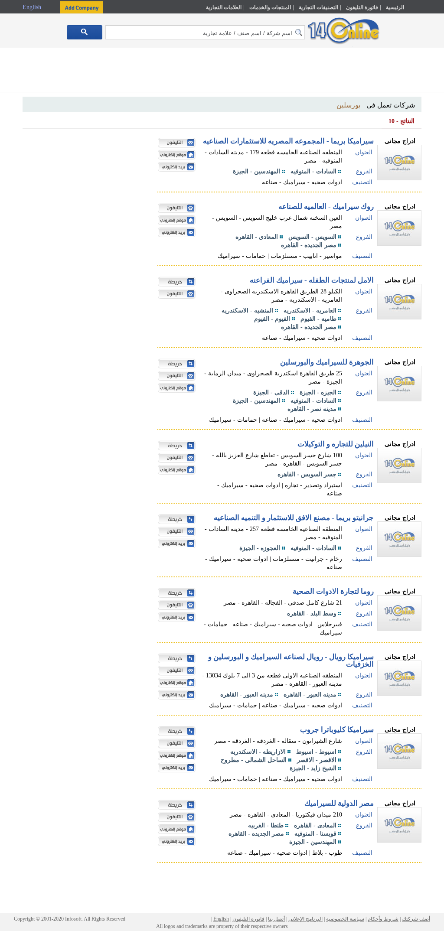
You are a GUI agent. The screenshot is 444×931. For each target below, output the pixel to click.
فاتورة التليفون (362, 7)
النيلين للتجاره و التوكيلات (335, 444)
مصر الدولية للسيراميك (339, 803)
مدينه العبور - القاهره (310, 694)
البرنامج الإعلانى (305, 919)
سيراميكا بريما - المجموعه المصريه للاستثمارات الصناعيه (288, 141)
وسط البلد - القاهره (311, 613)
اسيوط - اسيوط (316, 752)
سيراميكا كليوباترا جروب (337, 730)
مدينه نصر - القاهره (311, 409)
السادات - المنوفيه (313, 171)
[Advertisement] (222, 71)
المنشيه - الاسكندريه (247, 310)
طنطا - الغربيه (266, 825)
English (33, 7)
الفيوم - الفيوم (272, 319)
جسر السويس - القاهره (307, 474)
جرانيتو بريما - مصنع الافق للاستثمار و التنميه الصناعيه (294, 518)
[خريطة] (174, 282)
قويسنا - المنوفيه (315, 833)
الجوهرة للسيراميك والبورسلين (327, 362)
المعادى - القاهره (256, 237)
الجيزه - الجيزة (318, 392)
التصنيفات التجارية (318, 7)
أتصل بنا (276, 919)
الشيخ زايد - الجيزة (313, 768)
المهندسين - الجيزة (256, 171)
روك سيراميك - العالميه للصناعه (326, 206)
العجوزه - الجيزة (259, 548)
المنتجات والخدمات (270, 7)
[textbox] (205, 32)
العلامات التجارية (224, 7)
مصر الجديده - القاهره (308, 245)
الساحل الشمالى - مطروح (254, 760)
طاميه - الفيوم (318, 319)
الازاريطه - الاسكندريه (258, 752)
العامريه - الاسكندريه (310, 310)
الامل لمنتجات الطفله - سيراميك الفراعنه (312, 280)
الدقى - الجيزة (271, 392)
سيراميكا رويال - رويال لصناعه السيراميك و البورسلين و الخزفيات (291, 660)
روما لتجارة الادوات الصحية (333, 591)
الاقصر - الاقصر (316, 760)
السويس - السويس (312, 237)
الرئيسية (395, 7)
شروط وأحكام (383, 919)
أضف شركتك (416, 919)
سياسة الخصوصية (345, 919)
